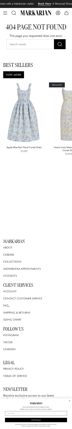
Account (10, 291)
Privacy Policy (13, 368)
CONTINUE (36, 420)
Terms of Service (15, 376)
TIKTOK (8, 342)
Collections (12, 261)
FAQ (5, 305)
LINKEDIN (9, 349)
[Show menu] (5, 13)
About (7, 247)
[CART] (66, 13)
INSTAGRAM (11, 335)
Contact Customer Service (22, 298)
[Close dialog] (69, 400)
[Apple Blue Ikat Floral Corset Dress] (24, 112)
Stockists (10, 276)
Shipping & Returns (16, 312)
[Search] (60, 44)
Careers (8, 254)
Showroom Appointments (22, 269)
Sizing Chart (12, 319)
